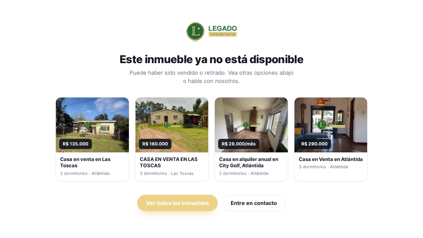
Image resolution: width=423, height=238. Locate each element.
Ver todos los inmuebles (177, 203)
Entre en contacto (254, 203)
